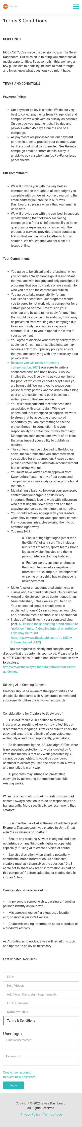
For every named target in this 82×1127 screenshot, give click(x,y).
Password (13, 1056)
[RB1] (36, 367)
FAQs (10, 977)
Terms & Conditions (21, 1020)
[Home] (10, 6)
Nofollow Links (17, 1012)
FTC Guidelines (17, 1003)
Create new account (17, 1072)
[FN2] (37, 642)
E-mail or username (18, 1040)
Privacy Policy (30, 1114)
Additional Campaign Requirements (32, 994)
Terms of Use (52, 1114)
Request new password (19, 1077)
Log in (13, 1085)
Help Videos (15, 986)
